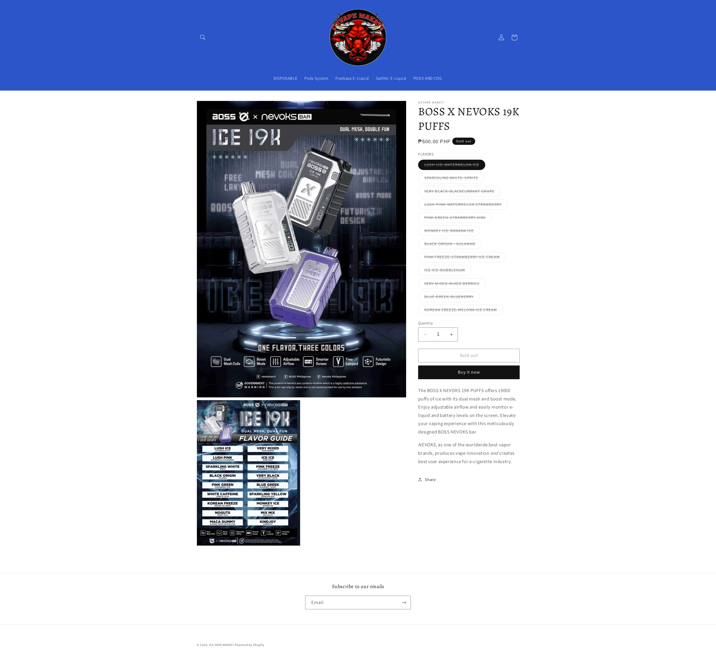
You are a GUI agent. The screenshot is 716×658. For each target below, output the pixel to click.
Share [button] (430, 479)
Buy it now (469, 372)
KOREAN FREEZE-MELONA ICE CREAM (463, 311)
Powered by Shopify (249, 645)
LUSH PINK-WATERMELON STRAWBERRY (466, 205)
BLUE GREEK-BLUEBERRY (452, 298)
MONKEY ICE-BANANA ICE (452, 232)
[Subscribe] (404, 602)
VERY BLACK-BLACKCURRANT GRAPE (462, 192)
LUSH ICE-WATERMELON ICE (454, 166)
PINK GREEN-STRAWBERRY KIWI (458, 218)
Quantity (425, 323)
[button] (203, 37)
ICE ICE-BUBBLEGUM (447, 271)
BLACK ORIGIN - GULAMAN (452, 245)
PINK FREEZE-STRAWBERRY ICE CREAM (465, 258)
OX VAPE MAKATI (221, 645)
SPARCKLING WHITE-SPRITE (454, 179)
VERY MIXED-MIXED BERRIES (455, 284)
